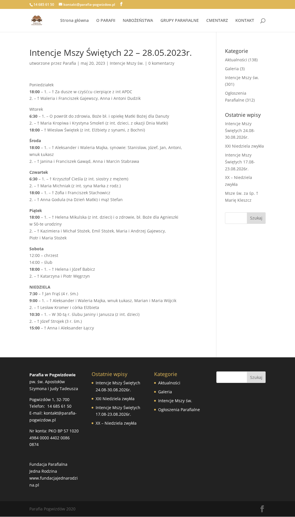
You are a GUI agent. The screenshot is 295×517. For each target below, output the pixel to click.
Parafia (69, 63)
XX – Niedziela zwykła (116, 423)
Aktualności (236, 59)
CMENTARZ (217, 20)
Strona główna (74, 20)
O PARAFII (105, 20)
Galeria (232, 68)
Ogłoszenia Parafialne (179, 409)
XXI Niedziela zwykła (244, 146)
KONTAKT (244, 20)
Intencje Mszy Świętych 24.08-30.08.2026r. (240, 130)
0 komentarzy (161, 63)
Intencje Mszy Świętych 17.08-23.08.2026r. (240, 161)
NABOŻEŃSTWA (138, 20)
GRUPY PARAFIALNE (179, 20)
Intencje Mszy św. (127, 63)
